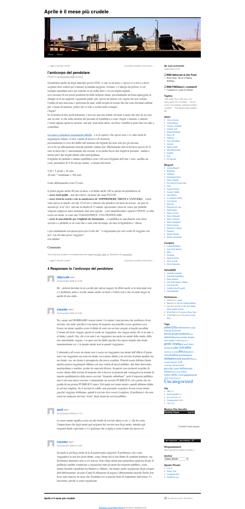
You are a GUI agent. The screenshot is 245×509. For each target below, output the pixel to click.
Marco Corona (172, 213)
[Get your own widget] (171, 440)
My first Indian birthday (186, 303)
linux (191, 351)
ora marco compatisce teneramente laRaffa (70, 134)
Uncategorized (178, 381)
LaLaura (170, 143)
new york (177, 362)
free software (177, 340)
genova (185, 340)
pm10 (80, 76)
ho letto (97, 254)
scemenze (183, 371)
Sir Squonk (171, 158)
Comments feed (173, 474)
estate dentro (187, 337)
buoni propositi (173, 333)
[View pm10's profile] (184, 440)
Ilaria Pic (170, 303)
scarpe (176, 372)
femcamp (168, 340)
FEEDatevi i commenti (184, 86)
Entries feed (171, 471)
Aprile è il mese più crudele (76, 11)
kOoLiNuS (171, 312)
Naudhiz (170, 152)
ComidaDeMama (173, 246)
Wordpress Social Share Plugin (111, 507)
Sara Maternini (172, 291)
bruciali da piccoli (172, 330)
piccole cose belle (175, 368)
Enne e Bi (170, 134)
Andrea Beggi (172, 122)
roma (172, 371)
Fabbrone (170, 137)
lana (187, 351)
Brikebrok (171, 170)
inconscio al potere (171, 352)
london (167, 355)
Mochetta (170, 255)
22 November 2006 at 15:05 (69, 313)
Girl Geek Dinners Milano (177, 282)
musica (194, 359)
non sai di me (172, 397)
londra (173, 355)
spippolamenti (190, 374)
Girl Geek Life (172, 285)
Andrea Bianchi (173, 167)
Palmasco (170, 231)
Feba (169, 186)
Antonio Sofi (172, 128)
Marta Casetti (172, 146)
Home (51, 54)
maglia (179, 355)
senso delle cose (173, 375)
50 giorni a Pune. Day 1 (188, 312)
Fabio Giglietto (173, 180)
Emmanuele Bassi (174, 177)
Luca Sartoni (172, 201)
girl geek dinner (187, 344)
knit (184, 351)
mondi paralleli (183, 358)
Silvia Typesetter (173, 264)
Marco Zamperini (173, 222)
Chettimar (170, 174)
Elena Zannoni (172, 279)
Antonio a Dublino (174, 125)
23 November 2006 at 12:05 (69, 445)
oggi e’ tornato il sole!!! (59, 65)
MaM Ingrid (172, 210)
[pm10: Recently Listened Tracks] (179, 412)
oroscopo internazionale (174, 365)
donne (191, 334)
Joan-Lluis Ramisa (174, 249)
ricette (189, 368)
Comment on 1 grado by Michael (180, 89)
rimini (167, 371)
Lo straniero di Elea (174, 198)
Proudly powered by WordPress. (180, 498)
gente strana (172, 343)
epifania (177, 337)
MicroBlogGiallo (173, 149)
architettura (182, 327)
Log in (169, 468)
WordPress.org (173, 477)
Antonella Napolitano (175, 276)
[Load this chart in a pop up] (193, 440)
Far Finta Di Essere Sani (176, 183)
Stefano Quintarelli (174, 237)
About (59, 54)
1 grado (179, 300)
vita (168, 403)
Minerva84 (63, 277)
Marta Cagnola (172, 225)
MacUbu (170, 204)
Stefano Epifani (173, 234)
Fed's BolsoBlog (173, 140)
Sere (168, 155)
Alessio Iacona (172, 119)
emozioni (169, 337)
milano (169, 358)
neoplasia (168, 362)
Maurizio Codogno (174, 228)
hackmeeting (169, 347)
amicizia (170, 326)
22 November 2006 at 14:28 (69, 280)
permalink (127, 254)
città (168, 391)
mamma (186, 355)
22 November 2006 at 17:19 (69, 413)
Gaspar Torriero (173, 189)
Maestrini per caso (174, 207)
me (191, 355)
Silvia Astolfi (172, 261)
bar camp (191, 327)
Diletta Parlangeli (173, 131)
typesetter (62, 309)
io (108, 254)
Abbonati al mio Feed (184, 74)
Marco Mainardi (173, 216)
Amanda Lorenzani (174, 273)
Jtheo (169, 252)
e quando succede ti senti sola (139, 65)
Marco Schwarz (173, 219)
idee (104, 254)
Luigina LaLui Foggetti (176, 288)
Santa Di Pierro (173, 258)
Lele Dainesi (172, 195)
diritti (185, 333)
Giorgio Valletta (173, 192)
